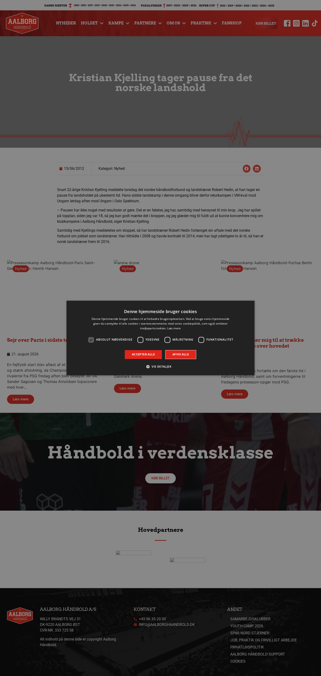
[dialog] (160, 338)
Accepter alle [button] (143, 354)
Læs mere (174, 328)
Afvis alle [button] (180, 354)
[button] (160, 367)
